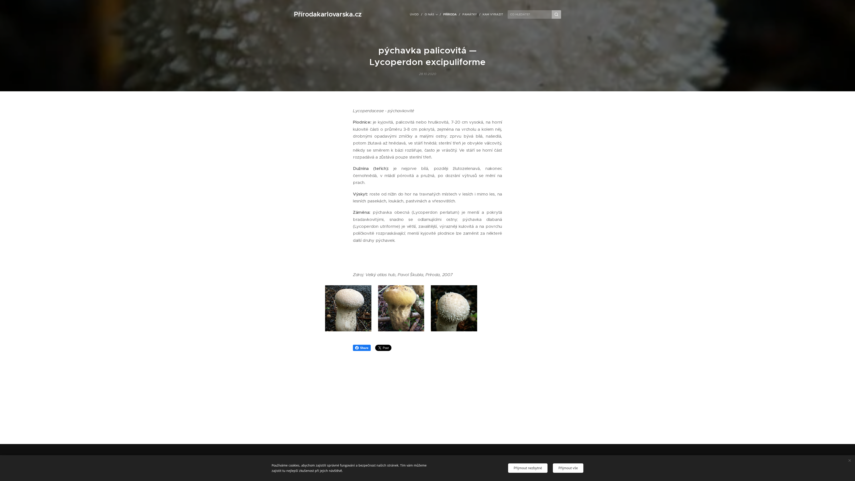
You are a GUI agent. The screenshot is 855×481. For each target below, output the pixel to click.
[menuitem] (415, 14)
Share (364, 348)
